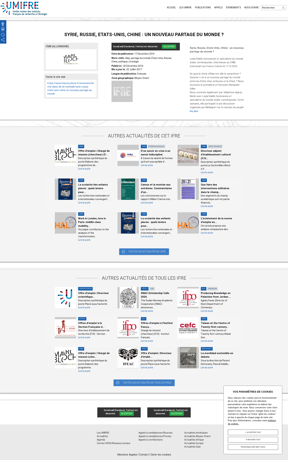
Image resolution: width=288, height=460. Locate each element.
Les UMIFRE (185, 7)
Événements (233, 7)
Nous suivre (251, 7)
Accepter (169, 46)
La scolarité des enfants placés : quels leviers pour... (93, 188)
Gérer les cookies (161, 454)
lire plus (194, 111)
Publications (203, 7)
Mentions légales (127, 454)
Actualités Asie (192, 446)
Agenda (101, 439)
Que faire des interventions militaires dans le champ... (215, 188)
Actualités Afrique (194, 439)
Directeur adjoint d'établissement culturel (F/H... (216, 154)
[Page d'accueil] (24, 15)
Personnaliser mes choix (253, 447)
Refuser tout (253, 440)
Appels (218, 7)
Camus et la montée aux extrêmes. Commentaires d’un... (156, 188)
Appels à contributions (150, 439)
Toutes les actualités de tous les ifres (147, 382)
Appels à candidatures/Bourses (155, 432)
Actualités (102, 436)
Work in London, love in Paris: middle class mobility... (92, 222)
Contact (144, 454)
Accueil (171, 7)
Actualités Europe (194, 443)
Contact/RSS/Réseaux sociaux (113, 443)
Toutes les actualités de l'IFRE (147, 251)
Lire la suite (84, 168)
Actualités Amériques (196, 432)
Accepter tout (253, 432)
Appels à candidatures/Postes (154, 436)
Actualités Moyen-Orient (197, 436)
